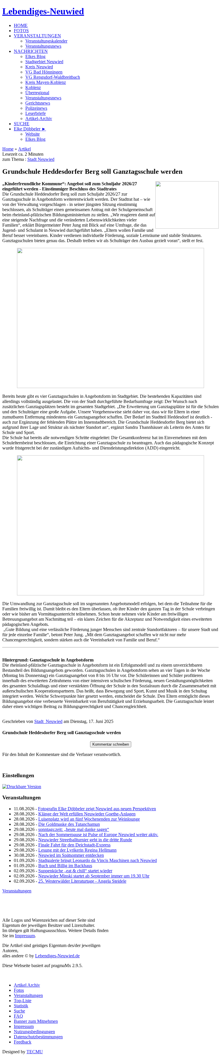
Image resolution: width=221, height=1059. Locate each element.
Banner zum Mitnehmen (36, 1021)
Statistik (21, 1005)
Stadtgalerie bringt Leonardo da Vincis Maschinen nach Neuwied (97, 860)
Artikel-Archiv (38, 118)
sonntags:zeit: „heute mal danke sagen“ (73, 829)
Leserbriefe (35, 113)
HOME (21, 25)
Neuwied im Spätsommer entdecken (71, 855)
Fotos (19, 990)
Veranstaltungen (16, 890)
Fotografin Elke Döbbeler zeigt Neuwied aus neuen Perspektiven (97, 808)
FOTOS (21, 30)
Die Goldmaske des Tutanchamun (69, 824)
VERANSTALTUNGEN (37, 35)
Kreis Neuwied (39, 66)
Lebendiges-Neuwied (43, 11)
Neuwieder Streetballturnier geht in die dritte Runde (85, 839)
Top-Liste (22, 1000)
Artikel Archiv (27, 985)
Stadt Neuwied (40, 159)
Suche (19, 1010)
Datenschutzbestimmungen (38, 1036)
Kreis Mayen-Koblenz (45, 82)
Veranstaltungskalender (46, 40)
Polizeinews (36, 108)
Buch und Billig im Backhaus (65, 865)
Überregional (37, 92)
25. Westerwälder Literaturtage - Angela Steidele (82, 881)
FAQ (18, 1016)
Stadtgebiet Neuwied (44, 61)
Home (8, 148)
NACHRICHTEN (31, 51)
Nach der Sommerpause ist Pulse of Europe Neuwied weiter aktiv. (98, 834)
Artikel (24, 148)
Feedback (22, 1041)
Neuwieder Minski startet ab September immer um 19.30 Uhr (93, 875)
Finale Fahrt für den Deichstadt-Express (74, 844)
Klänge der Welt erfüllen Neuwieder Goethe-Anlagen (87, 813)
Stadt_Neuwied (48, 721)
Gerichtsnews (37, 103)
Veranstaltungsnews (43, 46)
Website (32, 134)
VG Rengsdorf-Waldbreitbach (52, 77)
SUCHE (21, 123)
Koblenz (33, 87)
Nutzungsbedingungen (34, 1031)
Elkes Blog (35, 56)
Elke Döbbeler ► (30, 128)
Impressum (25, 935)
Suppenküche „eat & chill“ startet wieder (75, 870)
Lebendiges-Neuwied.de (57, 955)
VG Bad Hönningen (43, 72)
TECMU (34, 1051)
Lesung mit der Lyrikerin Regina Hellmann (77, 850)
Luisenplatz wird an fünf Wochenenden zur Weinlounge (89, 819)
